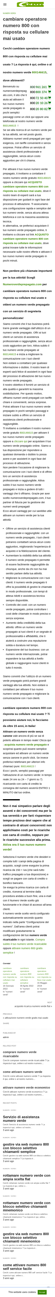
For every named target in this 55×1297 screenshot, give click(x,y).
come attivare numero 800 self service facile (24, 1267)
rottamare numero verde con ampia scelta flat (26, 1177)
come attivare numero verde (22, 1071)
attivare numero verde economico (26, 1087)
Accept (42, 1292)
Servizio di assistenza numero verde (21, 1119)
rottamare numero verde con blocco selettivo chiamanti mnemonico (26, 1206)
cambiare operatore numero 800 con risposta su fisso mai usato (44, 974)
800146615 (39, 72)
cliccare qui (20, 441)
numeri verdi (9, 13)
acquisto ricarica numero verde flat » (33, 1006)
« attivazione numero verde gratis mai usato (25, 1018)
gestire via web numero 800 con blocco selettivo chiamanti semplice (26, 1148)
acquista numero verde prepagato (25, 744)
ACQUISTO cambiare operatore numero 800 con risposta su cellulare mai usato (25, 186)
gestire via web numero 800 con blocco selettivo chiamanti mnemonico (26, 1237)
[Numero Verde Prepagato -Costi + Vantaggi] (30, 4)
